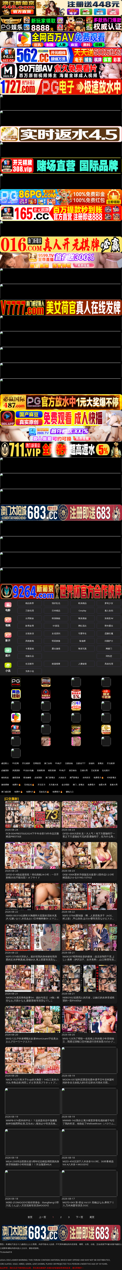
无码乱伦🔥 (29, 784)
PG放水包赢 (28, 770)
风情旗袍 (29, 640)
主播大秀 (84, 770)
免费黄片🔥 (57, 791)
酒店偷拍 (73, 770)
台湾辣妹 (29, 618)
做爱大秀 (103, 784)
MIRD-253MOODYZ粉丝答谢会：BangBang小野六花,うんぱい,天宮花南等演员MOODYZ (32, 1204)
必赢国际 (5, 770)
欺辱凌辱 (29, 625)
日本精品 (56, 610)
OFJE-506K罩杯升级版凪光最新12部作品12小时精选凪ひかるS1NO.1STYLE (88, 876)
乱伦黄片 (106, 770)
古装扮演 (29, 633)
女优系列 (56, 633)
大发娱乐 (62, 777)
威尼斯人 (5, 763)
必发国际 (38, 777)
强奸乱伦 (56, 603)
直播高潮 (41, 770)
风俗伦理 (109, 663)
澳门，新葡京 (78, 784)
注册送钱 (69, 763)
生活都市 (29, 663)
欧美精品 (82, 603)
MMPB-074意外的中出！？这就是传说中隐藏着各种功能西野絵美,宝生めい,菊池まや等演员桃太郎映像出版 (32, 1123)
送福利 (91, 763)
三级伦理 (29, 610)
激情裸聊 (5, 784)
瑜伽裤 (82, 640)
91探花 (56, 625)
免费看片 (91, 784)
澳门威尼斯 (6, 791)
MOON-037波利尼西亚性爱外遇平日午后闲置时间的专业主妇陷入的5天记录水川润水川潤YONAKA (88, 1082)
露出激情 (56, 648)
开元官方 (41, 784)
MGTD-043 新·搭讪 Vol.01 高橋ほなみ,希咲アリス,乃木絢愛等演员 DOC (88, 1204)
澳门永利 (48, 763)
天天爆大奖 (53, 784)
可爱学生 (82, 633)
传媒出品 (29, 656)
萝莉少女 (109, 603)
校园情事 (56, 663)
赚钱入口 (70, 791)
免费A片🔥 (31, 791)
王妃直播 (95, 770)
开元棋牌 (26, 763)
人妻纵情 (82, 663)
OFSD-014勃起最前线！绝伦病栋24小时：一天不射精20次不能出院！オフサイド (32, 876)
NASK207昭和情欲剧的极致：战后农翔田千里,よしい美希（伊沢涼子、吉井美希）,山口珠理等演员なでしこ (89, 959)
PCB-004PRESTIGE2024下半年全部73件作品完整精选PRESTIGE (32, 835)
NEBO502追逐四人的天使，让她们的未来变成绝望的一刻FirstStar (89, 999)
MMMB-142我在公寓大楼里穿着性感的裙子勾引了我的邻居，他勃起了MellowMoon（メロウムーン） (89, 1123)
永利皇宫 (86, 777)
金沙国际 (65, 784)
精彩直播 (52, 770)
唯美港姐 (82, 618)
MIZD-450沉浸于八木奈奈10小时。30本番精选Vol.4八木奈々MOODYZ (88, 1163)
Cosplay (82, 610)
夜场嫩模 (27, 777)
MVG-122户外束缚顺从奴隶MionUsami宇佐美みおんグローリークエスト (32, 1040)
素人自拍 (109, 610)
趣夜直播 (16, 777)
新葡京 (101, 763)
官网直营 (37, 763)
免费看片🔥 (99, 777)
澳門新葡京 (74, 777)
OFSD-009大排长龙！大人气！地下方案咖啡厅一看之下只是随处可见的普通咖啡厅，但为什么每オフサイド (89, 836)
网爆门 (109, 648)
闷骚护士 (109, 640)
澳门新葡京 (50, 777)
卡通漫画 (29, 648)
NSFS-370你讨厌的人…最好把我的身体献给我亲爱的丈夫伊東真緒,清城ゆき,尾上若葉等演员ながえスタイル (32, 959)
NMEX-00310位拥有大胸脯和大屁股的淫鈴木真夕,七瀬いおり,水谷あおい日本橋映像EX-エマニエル (32, 918)
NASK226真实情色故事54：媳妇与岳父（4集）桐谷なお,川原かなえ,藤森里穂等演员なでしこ (32, 999)
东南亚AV (109, 618)
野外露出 (109, 625)
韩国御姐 (56, 618)
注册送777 (80, 763)
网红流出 (82, 625)
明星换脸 (56, 640)
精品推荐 (29, 603)
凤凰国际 (16, 770)
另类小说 (29, 671)
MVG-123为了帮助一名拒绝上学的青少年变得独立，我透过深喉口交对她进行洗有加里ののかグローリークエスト (89, 1041)
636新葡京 (111, 777)
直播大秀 (114, 784)
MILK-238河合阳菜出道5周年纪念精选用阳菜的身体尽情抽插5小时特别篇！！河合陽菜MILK (32, 1163)
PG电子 (58, 763)
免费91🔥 (18, 791)
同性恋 (109, 656)
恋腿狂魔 (109, 633)
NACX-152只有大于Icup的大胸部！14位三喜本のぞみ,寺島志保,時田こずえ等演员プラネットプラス (32, 1082)
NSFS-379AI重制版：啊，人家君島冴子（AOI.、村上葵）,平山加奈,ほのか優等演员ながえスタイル (89, 918)
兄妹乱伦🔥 (44, 791)
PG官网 (15, 763)
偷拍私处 (5, 777)
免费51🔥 (16, 784)
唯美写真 (82, 648)
